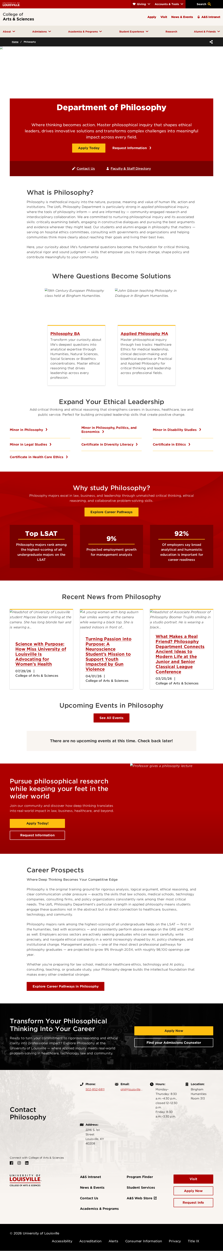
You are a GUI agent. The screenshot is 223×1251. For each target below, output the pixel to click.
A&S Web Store (139, 1198)
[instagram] (19, 1163)
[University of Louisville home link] (11, 4)
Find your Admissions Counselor (174, 1042)
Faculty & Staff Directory (131, 168)
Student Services (141, 1187)
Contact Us (86, 168)
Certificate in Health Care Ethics (37, 457)
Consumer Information (143, 1241)
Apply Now (173, 1031)
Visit (193, 1179)
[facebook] (11, 1163)
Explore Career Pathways (111, 512)
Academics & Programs (99, 1208)
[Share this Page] (210, 42)
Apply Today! (37, 823)
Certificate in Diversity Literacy (107, 444)
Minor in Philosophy (27, 430)
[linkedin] (27, 1163)
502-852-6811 (95, 1089)
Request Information (130, 148)
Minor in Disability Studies (175, 430)
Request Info (193, 1202)
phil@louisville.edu (132, 1089)
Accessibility (62, 1241)
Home (15, 42)
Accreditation (90, 1241)
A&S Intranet (90, 1177)
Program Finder (140, 1177)
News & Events (92, 1187)
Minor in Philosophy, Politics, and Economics (109, 430)
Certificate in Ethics (170, 444)
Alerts (113, 1241)
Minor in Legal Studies (29, 444)
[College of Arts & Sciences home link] (25, 1180)
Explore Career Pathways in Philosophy (65, 986)
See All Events (111, 718)
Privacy (175, 1241)
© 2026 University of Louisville (34, 1233)
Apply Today (88, 148)
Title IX (193, 1241)
